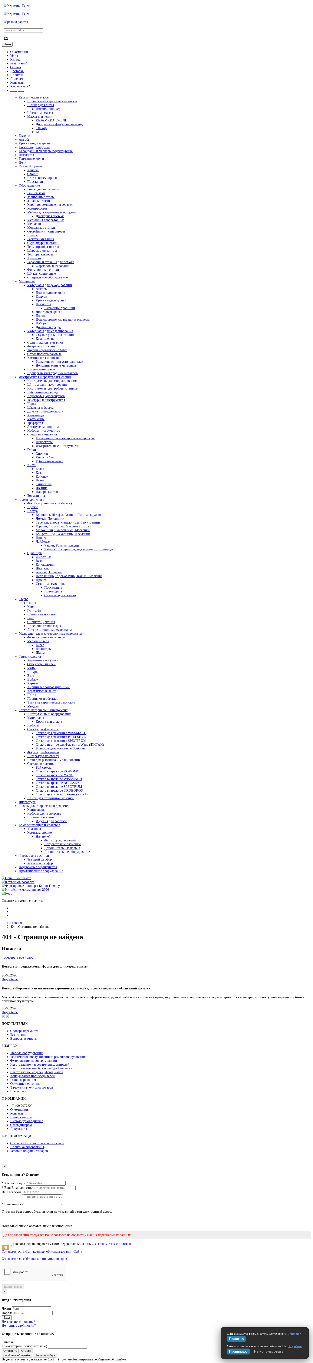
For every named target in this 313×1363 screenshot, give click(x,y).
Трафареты (35, 423)
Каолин (32, 606)
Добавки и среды (48, 327)
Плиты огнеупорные (42, 178)
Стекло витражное (40, 763)
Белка (40, 469)
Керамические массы (34, 97)
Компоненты (45, 338)
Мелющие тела (38, 641)
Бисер (40, 645)
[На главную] (18, 5)
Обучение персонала (25, 1083)
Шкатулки (43, 568)
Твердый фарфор (39, 859)
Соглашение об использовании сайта (37, 1143)
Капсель (33, 170)
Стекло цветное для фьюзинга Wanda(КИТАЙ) (70, 744)
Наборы (41, 323)
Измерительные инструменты (57, 446)
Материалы (27, 281)
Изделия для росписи (51, 821)
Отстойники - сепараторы (46, 231)
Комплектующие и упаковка (39, 825)
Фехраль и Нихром (41, 346)
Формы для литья (31, 499)
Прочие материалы (41, 369)
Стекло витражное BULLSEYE (59, 783)
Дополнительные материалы (57, 365)
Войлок (32, 679)
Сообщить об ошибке (16, 1355)
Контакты (17, 82)
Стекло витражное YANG (54, 775)
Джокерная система (50, 216)
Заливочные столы (41, 197)
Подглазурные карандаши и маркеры (63, 319)
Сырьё (23, 599)
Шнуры (32, 672)
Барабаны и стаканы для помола (50, 262)
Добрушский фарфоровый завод (59, 124)
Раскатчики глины (40, 239)
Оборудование (29, 185)
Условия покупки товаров (29, 1151)
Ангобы (24, 139)
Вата (30, 675)
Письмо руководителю (26, 1121)
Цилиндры (44, 649)
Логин (6, 1308)
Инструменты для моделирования (52, 380)
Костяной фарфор (40, 863)
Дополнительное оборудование (67, 851)
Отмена (26, 1350)
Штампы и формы (40, 407)
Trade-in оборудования (26, 1053)
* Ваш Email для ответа (18, 1187)
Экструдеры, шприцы (43, 426)
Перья (31, 403)
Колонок (42, 476)
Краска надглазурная (51, 300)
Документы (18, 1128)
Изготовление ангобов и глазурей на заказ (41, 1068)
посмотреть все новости (19, 957)
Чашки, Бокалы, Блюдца (61, 545)
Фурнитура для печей (60, 840)
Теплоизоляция (30, 656)
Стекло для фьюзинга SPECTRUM (61, 740)
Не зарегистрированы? (18, 1321)
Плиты (32, 694)
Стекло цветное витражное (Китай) (62, 794)
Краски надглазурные (34, 147)
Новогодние (53, 591)
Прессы (32, 235)
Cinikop (41, 128)
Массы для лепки (39, 116)
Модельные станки (41, 227)
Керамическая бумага (42, 660)
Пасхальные (53, 587)
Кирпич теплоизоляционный (48, 687)
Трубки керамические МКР (47, 350)
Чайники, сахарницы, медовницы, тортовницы (78, 549)
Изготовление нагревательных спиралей (39, 1064)
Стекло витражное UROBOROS (59, 790)
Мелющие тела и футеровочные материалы (50, 633)
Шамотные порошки (42, 614)
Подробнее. (295, 1346)
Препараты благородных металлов (52, 373)
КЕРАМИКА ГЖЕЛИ (51, 120)
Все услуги (18, 1091)
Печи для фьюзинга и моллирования (53, 760)
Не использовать (269, 1351)
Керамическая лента (41, 691)
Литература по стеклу (43, 756)
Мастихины (36, 419)
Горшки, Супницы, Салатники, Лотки (63, 526)
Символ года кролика (60, 595)
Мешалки (34, 224)
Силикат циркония (41, 622)
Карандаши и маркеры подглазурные (46, 151)
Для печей (43, 836)
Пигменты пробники (59, 308)
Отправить (10, 1350)
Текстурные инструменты (46, 400)
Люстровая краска (49, 312)
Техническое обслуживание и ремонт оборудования (48, 1057)
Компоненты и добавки (44, 358)
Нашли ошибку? (45, 1355)
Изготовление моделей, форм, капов (36, 1072)
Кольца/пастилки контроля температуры (65, 438)
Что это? (295, 1333)
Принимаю (238, 1351)
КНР (39, 132)
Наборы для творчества (44, 813)
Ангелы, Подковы (49, 572)
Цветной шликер (48, 109)
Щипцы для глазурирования (47, 384)
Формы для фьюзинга (43, 752)
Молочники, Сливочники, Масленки (63, 530)
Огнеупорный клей (41, 664)
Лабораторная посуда (42, 392)
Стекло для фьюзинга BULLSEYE (61, 737)
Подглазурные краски (51, 292)
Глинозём (34, 610)
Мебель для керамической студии (51, 212)
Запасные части (38, 201)
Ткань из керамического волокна (51, 702)
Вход (6, 1317)
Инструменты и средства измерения (45, 377)
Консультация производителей (32, 1076)
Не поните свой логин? (19, 1325)
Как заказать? (20, 86)
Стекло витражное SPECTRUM (59, 786)
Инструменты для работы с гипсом (52, 388)
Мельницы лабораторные (45, 220)
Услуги (15, 55)
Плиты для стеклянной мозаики (50, 798)
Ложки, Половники (50, 518)
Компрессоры (37, 208)
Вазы (39, 560)
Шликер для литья (40, 105)
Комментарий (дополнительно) (24, 1346)
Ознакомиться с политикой (114, 1244)
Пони (40, 480)
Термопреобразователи (44, 246)
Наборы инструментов (43, 430)
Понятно (236, 1339)
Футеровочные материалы (46, 637)
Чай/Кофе (43, 541)
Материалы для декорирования (49, 285)
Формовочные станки (43, 269)
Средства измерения (42, 434)
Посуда (32, 511)
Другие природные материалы (49, 629)
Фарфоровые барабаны (52, 266)
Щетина (41, 488)
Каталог (16, 59)
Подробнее (10, 979)
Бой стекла (44, 767)
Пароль (7, 1313)
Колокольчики (46, 564)
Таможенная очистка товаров (31, 1087)
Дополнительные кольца (62, 848)
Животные (43, 557)
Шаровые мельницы (42, 250)
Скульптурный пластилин (55, 335)
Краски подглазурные (34, 143)
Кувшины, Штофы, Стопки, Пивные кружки (68, 515)
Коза (39, 472)
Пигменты (26, 155)
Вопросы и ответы (23, 1038)
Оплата (15, 67)
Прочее (32, 507)
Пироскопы (44, 442)
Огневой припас (31, 166)
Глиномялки (36, 193)
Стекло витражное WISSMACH (59, 779)
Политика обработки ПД (28, 1147)
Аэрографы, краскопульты (46, 396)
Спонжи (42, 453)
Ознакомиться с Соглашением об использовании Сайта (42, 1251)
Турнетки (34, 258)
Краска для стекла (49, 721)
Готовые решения (23, 1080)
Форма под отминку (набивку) (49, 503)
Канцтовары (36, 809)
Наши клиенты (21, 1117)
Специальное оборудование (47, 277)
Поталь (41, 315)
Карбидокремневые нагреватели (51, 204)
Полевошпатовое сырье (44, 626)
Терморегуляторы (40, 254)
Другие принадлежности (45, 411)
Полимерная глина (41, 817)
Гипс (30, 618)
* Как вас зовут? (13, 1183)
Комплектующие (39, 832)
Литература (27, 802)
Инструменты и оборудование (49, 714)
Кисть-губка (45, 457)
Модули (33, 706)
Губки (31, 449)
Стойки (32, 174)
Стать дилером (21, 1125)
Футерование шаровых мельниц (33, 1060)
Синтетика (44, 484)
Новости (16, 75)
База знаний (19, 63)
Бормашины (36, 495)
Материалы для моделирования (50, 331)
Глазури (24, 135)
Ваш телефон (11, 1192)
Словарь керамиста (24, 1031)
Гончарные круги (31, 158)
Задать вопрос (12, 1286)
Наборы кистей (47, 492)
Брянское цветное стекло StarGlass (61, 748)
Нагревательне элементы (62, 844)
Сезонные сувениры (50, 583)
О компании (19, 52)
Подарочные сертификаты (38, 867)
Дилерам (16, 78)
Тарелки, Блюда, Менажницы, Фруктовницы (68, 522)
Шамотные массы (40, 112)
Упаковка (34, 829)
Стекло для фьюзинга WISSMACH (61, 733)
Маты (31, 668)
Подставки (35, 181)
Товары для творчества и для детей (44, 806)
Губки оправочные (49, 461)
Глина (31, 603)
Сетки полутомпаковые (44, 354)
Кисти (31, 465)
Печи (22, 162)
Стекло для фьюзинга (43, 729)
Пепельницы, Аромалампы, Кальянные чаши (69, 576)
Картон (32, 683)
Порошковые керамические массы (52, 101)
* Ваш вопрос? (12, 1204)
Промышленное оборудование (41, 871)
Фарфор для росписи (34, 855)
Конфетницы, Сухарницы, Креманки (63, 534)
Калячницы (35, 415)
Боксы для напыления (43, 189)
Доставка (17, 71)
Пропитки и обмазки (42, 698)
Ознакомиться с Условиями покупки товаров (34, 1258)
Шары (40, 652)
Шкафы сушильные (41, 273)
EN (6, 38)
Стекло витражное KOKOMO (57, 771)
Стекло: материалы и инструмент (43, 710)
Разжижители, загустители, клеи (59, 361)
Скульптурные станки (43, 243)
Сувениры (34, 553)
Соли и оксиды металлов (45, 342)
